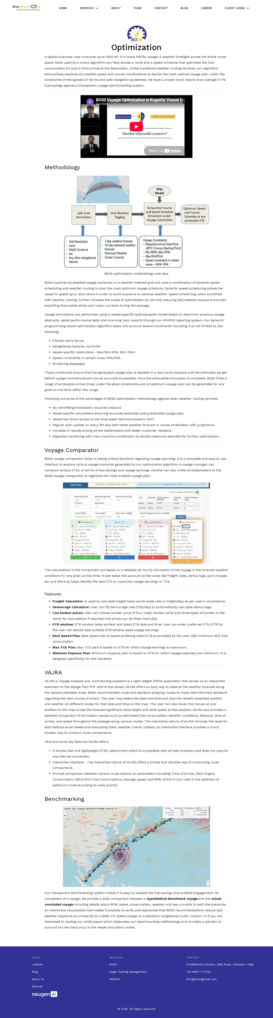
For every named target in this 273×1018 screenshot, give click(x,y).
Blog (184, 8)
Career (206, 8)
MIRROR (169, 320)
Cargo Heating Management (127, 971)
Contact (161, 8)
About (116, 8)
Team (137, 8)
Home (63, 8)
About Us (38, 979)
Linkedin (37, 964)
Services (87, 8)
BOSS (113, 964)
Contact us (198, 916)
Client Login (235, 8)
